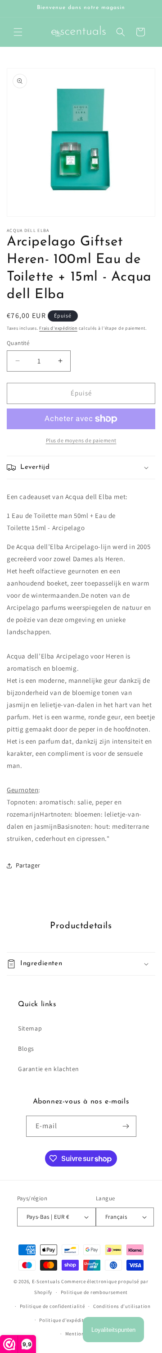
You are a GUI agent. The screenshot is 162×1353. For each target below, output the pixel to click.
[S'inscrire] (126, 1126)
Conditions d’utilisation (122, 1306)
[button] (18, 32)
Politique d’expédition (65, 1320)
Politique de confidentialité (52, 1306)
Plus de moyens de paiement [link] (81, 440)
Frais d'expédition (58, 328)
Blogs (26, 1048)
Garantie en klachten (48, 1069)
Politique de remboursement (94, 1292)
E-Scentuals (46, 1281)
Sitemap (30, 1028)
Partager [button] (28, 865)
